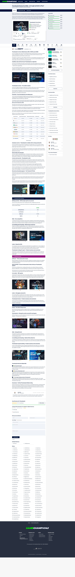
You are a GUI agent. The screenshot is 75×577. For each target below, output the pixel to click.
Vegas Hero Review (27, 492)
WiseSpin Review (52, 81)
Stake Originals (51, 536)
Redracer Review (15, 503)
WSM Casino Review (27, 459)
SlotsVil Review (27, 503)
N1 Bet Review (38, 459)
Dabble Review (38, 467)
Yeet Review (15, 509)
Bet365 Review (15, 463)
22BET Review (27, 451)
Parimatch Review (27, 461)
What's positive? (16, 424)
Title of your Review (15, 422)
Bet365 (37, 207)
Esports (38, 1)
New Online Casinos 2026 (53, 117)
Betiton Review (15, 505)
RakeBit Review (15, 455)
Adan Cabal (52, 145)
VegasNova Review (27, 507)
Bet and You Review (27, 486)
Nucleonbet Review (27, 513)
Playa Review (15, 490)
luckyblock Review (38, 515)
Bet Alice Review (15, 486)
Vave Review (26, 455)
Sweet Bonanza (31, 536)
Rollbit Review (38, 492)
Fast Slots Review (15, 482)
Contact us (21, 535)
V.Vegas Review (27, 509)
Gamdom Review (27, 499)
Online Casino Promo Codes (53, 130)
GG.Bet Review (15, 453)
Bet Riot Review (38, 484)
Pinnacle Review (38, 499)
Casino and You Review (28, 511)
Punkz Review (27, 457)
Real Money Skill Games (42, 535)
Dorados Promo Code (52, 101)
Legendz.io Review (27, 453)
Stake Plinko (50, 539)
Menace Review (15, 499)
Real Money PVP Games (42, 536)
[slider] (19, 420)
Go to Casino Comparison (55, 70)
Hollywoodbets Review (28, 467)
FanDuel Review (39, 509)
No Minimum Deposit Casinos (53, 119)
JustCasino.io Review (16, 480)
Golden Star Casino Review (28, 478)
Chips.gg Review (27, 488)
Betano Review (38, 465)
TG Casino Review (39, 511)
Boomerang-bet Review (16, 515)
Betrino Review (38, 486)
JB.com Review (15, 451)
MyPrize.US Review (54, 56)
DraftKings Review (27, 443)
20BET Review (15, 457)
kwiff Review (15, 476)
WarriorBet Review (38, 501)
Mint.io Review (27, 484)
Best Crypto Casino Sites (53, 128)
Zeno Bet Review (27, 505)
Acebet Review (38, 463)
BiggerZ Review (27, 476)
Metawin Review (27, 463)
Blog (20, 536)
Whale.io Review (38, 455)
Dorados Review (52, 83)
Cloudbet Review (27, 480)
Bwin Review (26, 465)
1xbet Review (15, 459)
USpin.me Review (15, 507)
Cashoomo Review (52, 85)
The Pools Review (38, 488)
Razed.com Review (38, 505)
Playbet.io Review (38, 476)
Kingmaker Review (16, 511)
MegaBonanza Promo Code (53, 95)
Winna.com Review (38, 451)
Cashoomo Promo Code (53, 104)
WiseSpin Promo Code (53, 99)
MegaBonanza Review (53, 76)
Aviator (50, 535)
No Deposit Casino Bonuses (53, 132)
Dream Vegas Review (28, 501)
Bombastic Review (38, 490)
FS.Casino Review (38, 457)
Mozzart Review (15, 492)
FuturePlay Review (39, 513)
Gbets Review (15, 488)
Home (13, 3)
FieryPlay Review (15, 478)
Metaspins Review (27, 482)
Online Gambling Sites (16, 3)
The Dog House (31, 540)
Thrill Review (38, 461)
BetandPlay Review (16, 501)
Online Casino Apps (52, 121)
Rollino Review (15, 484)
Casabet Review (38, 480)
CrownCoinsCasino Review (55, 52)
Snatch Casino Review (39, 507)
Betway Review (15, 461)
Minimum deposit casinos (53, 115)
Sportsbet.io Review (39, 453)
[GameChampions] (9, 1)
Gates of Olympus (31, 535)
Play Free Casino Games (53, 154)
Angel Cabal (52, 148)
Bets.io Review (15, 465)
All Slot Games (50, 540)
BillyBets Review (38, 478)
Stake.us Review (54, 63)
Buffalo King (31, 539)
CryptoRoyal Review (27, 490)
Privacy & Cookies (44, 554)
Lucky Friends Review (39, 503)
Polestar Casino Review (39, 482)
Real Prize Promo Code (53, 97)
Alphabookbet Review (28, 515)
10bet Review (15, 467)
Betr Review (15, 443)
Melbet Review (15, 513)
